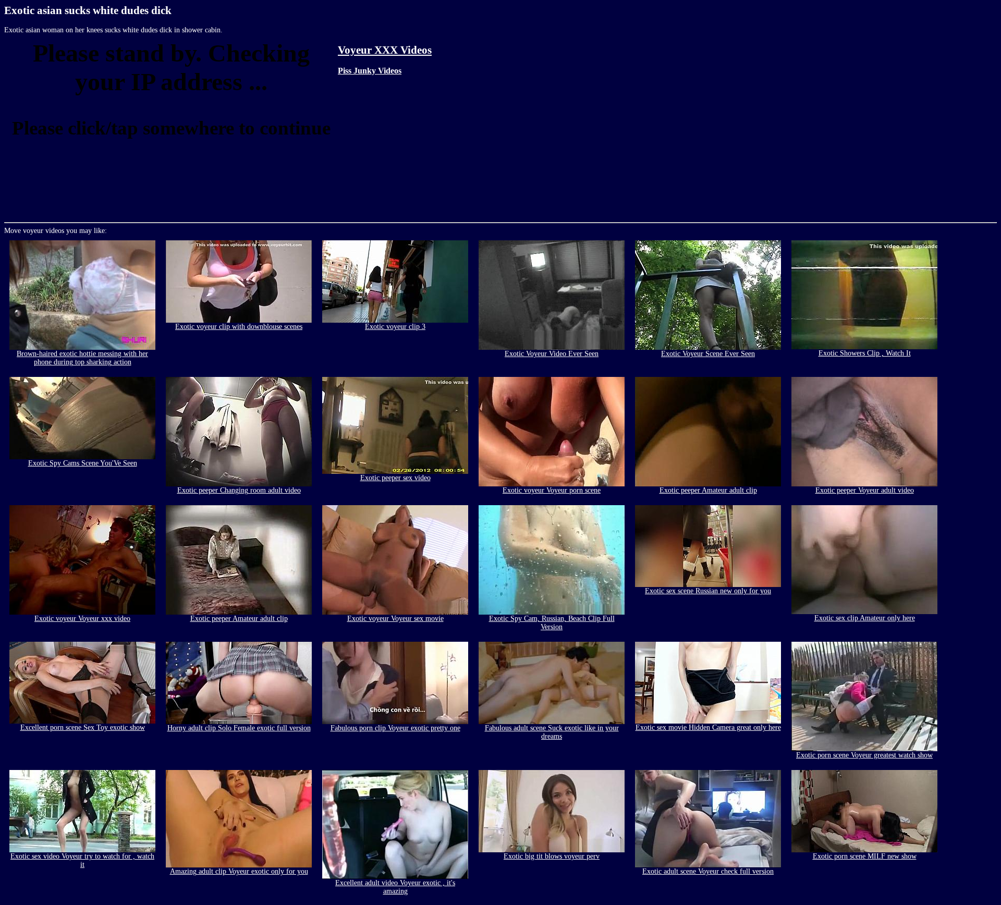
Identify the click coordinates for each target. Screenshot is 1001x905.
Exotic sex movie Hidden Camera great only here (708, 727)
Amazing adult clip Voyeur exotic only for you (239, 871)
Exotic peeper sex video (395, 478)
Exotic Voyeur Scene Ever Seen (708, 354)
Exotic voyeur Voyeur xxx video (82, 618)
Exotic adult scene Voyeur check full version (708, 871)
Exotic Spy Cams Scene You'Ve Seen (82, 463)
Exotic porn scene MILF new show (865, 856)
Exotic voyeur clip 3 (395, 327)
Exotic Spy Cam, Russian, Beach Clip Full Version (552, 623)
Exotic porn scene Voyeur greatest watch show (864, 755)
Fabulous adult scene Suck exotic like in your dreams (552, 732)
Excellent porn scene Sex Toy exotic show (82, 727)
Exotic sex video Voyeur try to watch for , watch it (82, 860)
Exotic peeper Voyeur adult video (864, 490)
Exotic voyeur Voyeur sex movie (395, 618)
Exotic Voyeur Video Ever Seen (552, 354)
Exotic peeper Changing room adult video (239, 490)
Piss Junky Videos (369, 71)
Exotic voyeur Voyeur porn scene (552, 490)
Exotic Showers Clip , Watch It (865, 353)
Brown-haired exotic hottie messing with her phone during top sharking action (82, 358)
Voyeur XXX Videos (385, 50)
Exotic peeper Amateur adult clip (708, 490)
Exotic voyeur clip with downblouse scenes (238, 327)
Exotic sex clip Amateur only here (864, 618)
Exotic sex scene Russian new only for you (708, 591)
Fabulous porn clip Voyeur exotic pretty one (395, 728)
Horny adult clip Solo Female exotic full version (239, 728)
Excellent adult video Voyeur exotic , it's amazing (395, 887)
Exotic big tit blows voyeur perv (552, 856)
